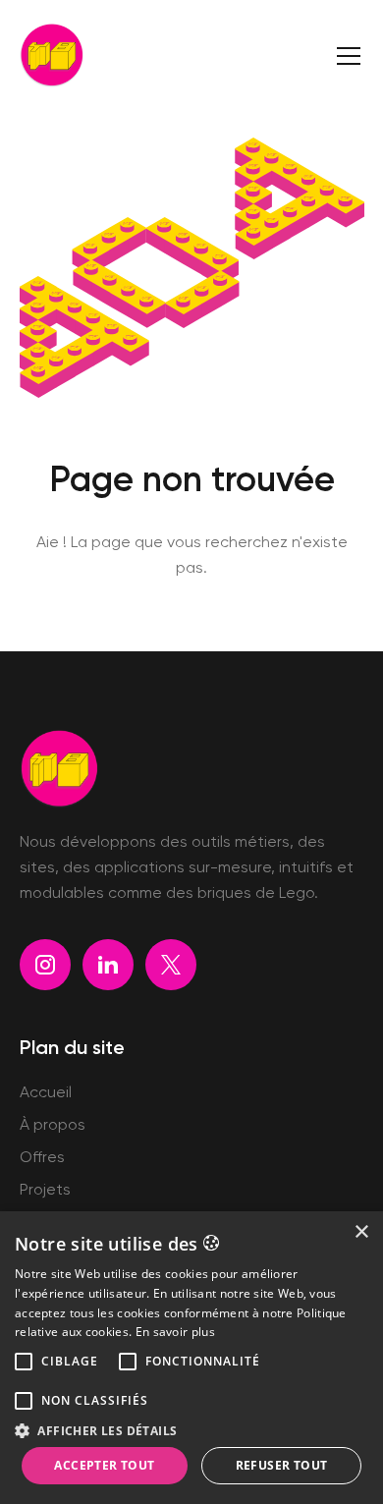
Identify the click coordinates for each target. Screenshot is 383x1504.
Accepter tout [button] (104, 1465)
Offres (42, 1158)
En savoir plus (175, 1331)
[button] (348, 56)
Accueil (46, 1093)
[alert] (191, 1357)
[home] (51, 55)
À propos (52, 1126)
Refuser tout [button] (282, 1465)
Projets (45, 1190)
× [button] (361, 1232)
